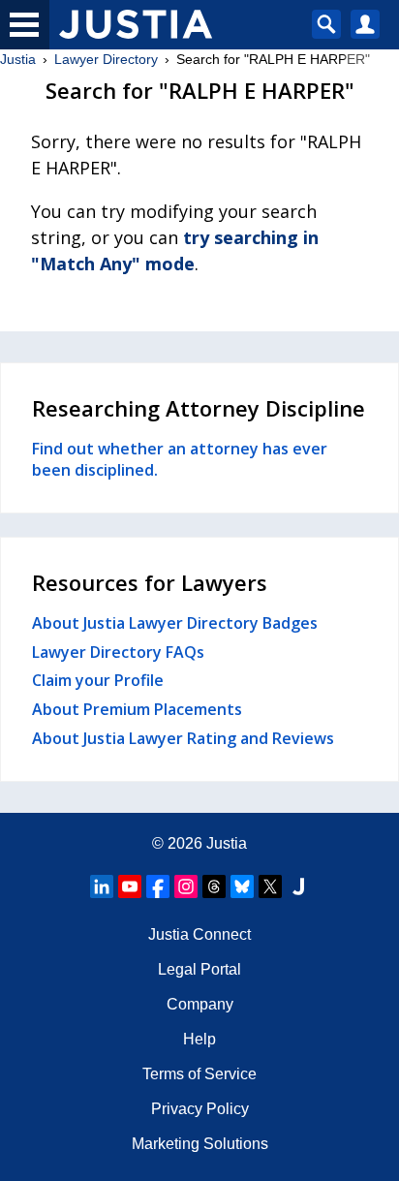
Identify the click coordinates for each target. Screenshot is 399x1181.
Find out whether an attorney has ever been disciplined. (179, 459)
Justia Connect (199, 934)
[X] (270, 886)
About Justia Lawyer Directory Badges (175, 623)
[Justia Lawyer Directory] (298, 886)
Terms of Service (199, 1074)
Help (199, 1039)
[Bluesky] (242, 886)
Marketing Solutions (200, 1143)
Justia (18, 59)
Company (200, 1004)
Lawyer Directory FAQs (118, 652)
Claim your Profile (98, 680)
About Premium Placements (137, 709)
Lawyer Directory (106, 59)
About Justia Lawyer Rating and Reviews (183, 738)
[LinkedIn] (101, 886)
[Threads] (214, 886)
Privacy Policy (200, 1109)
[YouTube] (129, 886)
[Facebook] (157, 886)
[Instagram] (186, 886)
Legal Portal (199, 969)
